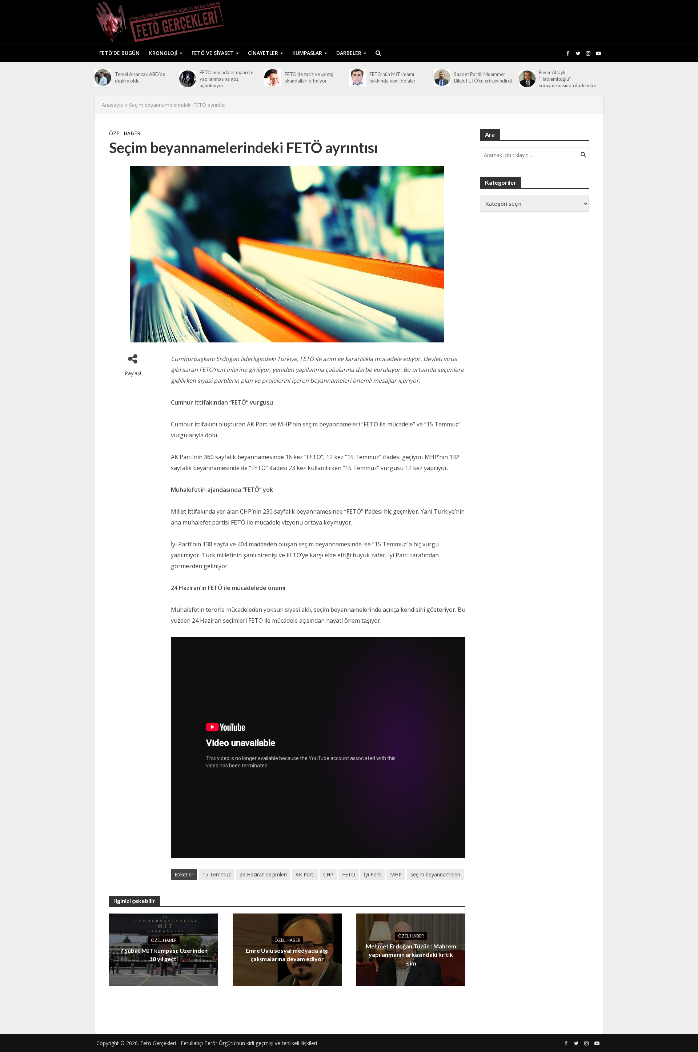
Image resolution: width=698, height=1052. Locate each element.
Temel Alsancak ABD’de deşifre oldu (140, 77)
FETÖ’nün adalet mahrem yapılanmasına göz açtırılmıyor (226, 78)
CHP (328, 874)
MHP (396, 874)
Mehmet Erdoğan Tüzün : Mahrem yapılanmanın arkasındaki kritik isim (411, 954)
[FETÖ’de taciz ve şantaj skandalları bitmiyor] (272, 77)
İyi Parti (372, 874)
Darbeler (348, 52)
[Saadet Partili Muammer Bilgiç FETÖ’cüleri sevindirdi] (442, 77)
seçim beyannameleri (435, 874)
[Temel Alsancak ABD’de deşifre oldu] (103, 77)
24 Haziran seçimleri (263, 874)
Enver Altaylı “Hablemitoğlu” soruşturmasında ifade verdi (568, 78)
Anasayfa (113, 104)
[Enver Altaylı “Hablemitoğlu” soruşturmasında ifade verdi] (527, 79)
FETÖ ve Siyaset (213, 52)
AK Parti (305, 874)
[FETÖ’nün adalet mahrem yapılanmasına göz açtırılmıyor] (187, 79)
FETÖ (348, 874)
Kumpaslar (307, 52)
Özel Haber (124, 133)
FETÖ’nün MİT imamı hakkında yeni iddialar (392, 77)
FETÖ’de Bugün (119, 52)
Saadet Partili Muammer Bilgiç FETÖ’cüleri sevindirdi (483, 77)
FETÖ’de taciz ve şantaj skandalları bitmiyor (309, 77)
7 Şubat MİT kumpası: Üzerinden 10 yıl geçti (164, 954)
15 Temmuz (216, 874)
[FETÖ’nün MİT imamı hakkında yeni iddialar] (357, 77)
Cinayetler (263, 52)
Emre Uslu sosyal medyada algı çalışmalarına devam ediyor (287, 954)
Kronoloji (163, 52)
